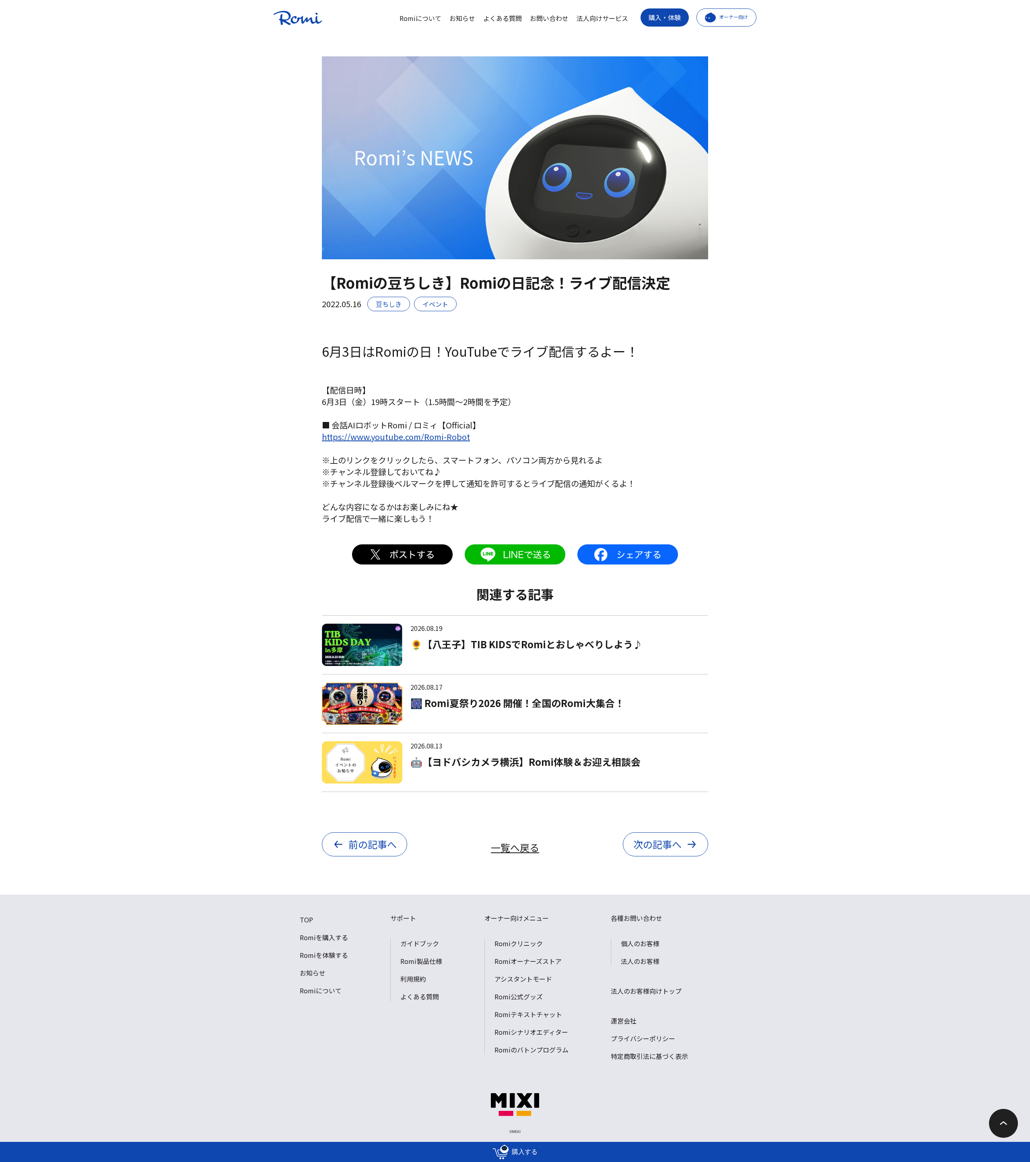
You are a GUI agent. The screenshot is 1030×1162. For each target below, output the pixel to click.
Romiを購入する (324, 937)
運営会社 (624, 1021)
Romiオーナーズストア (528, 961)
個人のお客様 (640, 943)
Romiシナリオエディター (531, 1032)
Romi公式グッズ (518, 996)
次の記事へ (657, 844)
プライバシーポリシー (643, 1038)
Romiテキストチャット (528, 1014)
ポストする (402, 554)
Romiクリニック (518, 943)
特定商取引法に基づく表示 (649, 1056)
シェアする (627, 554)
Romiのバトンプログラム (531, 1049)
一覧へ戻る (515, 847)
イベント (435, 304)
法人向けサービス (602, 18)
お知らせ (462, 18)
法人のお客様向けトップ (646, 991)
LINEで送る (515, 554)
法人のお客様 (640, 961)
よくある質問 (502, 18)
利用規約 (413, 979)
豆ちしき (389, 304)
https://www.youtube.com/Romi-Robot (396, 436)
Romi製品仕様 (421, 961)
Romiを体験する (324, 955)
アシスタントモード (523, 979)
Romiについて (420, 18)
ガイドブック (419, 943)
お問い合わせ (549, 18)
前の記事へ (372, 844)
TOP (306, 919)
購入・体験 (665, 17)
